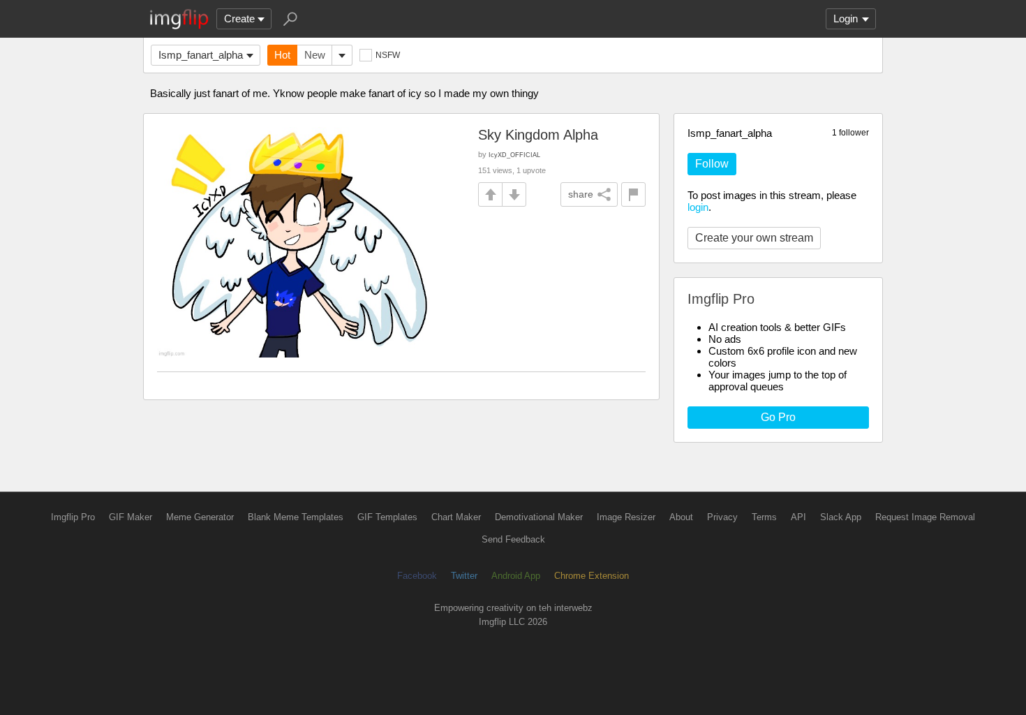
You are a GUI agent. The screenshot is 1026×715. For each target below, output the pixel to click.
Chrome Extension (591, 575)
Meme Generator (200, 517)
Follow (712, 164)
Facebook (417, 575)
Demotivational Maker (539, 517)
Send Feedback (513, 539)
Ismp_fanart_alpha (200, 55)
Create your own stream (754, 238)
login (697, 207)
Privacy (722, 517)
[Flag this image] (633, 194)
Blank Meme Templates (295, 517)
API (798, 517)
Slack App (840, 517)
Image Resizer (626, 517)
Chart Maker (456, 517)
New (314, 55)
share (580, 194)
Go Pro (778, 417)
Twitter (464, 575)
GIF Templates (387, 517)
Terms (764, 517)
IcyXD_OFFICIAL (514, 155)
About (681, 517)
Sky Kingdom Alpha (538, 134)
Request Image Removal (925, 517)
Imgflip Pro (73, 517)
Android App (515, 575)
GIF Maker (130, 517)
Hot (282, 55)
